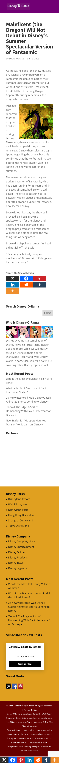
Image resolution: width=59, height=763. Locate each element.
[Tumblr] (39, 284)
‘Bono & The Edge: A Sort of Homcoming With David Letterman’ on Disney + (28, 411)
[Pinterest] (39, 278)
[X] (12, 278)
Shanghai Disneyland (20, 520)
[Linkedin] (12, 284)
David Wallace (16, 58)
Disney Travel (16, 563)
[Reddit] (26, 284)
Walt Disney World (19, 504)
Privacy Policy (30, 709)
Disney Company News (21, 541)
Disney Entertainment (21, 547)
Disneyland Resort (19, 499)
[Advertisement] (29, 456)
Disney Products (18, 557)
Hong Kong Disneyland (21, 515)
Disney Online (16, 552)
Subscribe (25, 664)
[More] (12, 291)
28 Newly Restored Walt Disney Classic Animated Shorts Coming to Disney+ (29, 607)
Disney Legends (17, 568)
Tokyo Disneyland (18, 525)
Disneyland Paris (18, 510)
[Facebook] (26, 278)
